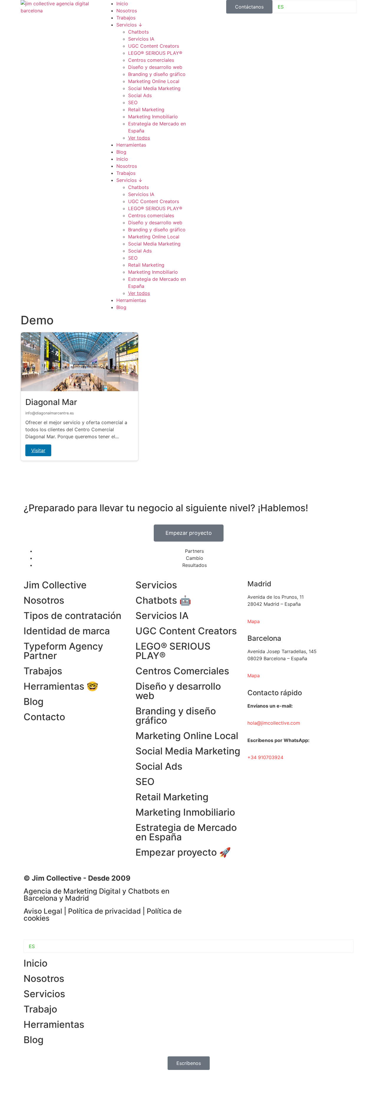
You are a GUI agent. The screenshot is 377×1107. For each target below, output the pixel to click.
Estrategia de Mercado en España (186, 832)
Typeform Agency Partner (63, 650)
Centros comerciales (151, 60)
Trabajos (125, 18)
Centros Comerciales (182, 671)
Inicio (122, 3)
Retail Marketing (146, 109)
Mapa (253, 675)
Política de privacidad (104, 911)
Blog (121, 152)
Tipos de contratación (72, 615)
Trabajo (40, 1009)
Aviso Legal (43, 911)
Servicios (156, 585)
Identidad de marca (67, 631)
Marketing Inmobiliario (153, 117)
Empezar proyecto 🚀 (183, 852)
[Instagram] (231, 882)
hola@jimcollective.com (273, 723)
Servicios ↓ (129, 25)
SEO (133, 102)
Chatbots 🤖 (163, 600)
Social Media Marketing (154, 88)
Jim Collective (55, 585)
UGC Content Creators (153, 46)
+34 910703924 (265, 757)
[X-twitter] (247, 882)
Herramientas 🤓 (61, 686)
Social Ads (140, 95)
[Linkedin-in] (31, 1089)
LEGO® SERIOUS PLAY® (155, 53)
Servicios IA (141, 39)
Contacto (44, 717)
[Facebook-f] (215, 882)
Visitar (38, 450)
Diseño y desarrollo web (155, 67)
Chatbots (138, 32)
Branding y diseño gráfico (157, 74)
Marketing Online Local (153, 81)
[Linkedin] (198, 882)
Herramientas (131, 145)
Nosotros (126, 11)
